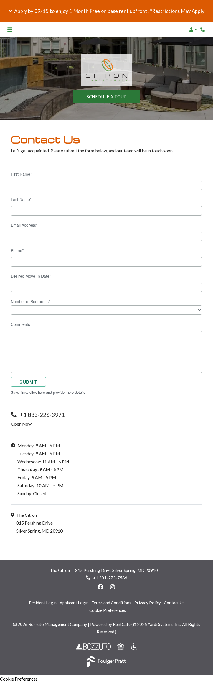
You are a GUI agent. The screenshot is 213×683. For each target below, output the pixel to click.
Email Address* (24, 225)
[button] (106, 11)
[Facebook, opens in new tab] (100, 586)
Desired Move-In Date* (31, 276)
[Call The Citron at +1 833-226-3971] (203, 29)
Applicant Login (74, 602)
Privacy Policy (147, 602)
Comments (20, 324)
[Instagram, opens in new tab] (112, 586)
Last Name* (21, 199)
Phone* (17, 250)
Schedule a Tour (113, 96)
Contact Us (174, 602)
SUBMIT (28, 382)
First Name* (21, 174)
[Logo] (106, 70)
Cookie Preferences (107, 610)
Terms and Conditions (111, 602)
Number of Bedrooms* (30, 301)
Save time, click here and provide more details (48, 392)
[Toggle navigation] (10, 29)
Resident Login (43, 602)
